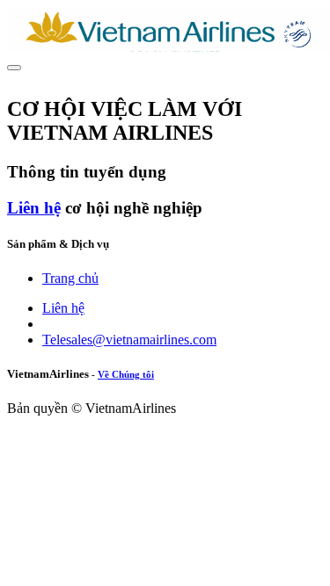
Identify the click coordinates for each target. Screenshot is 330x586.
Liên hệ (34, 208)
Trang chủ (70, 278)
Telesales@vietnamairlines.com (129, 339)
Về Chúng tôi (126, 374)
